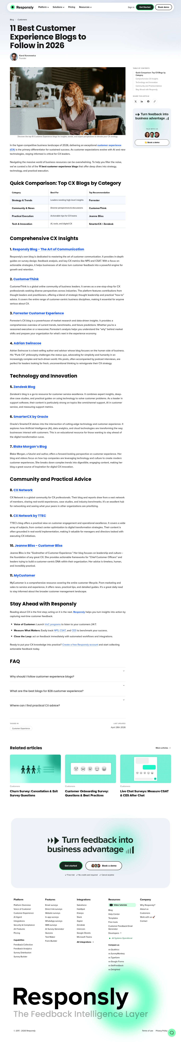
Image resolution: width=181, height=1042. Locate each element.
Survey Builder (20, 956)
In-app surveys (52, 916)
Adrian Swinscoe (27, 343)
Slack (79, 916)
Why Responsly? (147, 905)
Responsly (79, 612)
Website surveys (52, 913)
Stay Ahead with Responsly (147, 89)
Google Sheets (83, 932)
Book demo (163, 7)
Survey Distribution (22, 952)
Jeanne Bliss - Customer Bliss (38, 545)
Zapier (80, 920)
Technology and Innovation (147, 82)
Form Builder (51, 940)
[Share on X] (135, 101)
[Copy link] (154, 101)
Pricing (17, 932)
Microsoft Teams (84, 936)
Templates (113, 918)
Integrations (19, 920)
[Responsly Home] (21, 7)
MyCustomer (24, 575)
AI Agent (18, 916)
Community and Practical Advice (149, 86)
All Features (19, 928)
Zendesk (81, 924)
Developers (113, 933)
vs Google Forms (116, 961)
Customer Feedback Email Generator (120, 927)
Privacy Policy (161, 1030)
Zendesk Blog (24, 387)
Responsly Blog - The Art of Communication (48, 249)
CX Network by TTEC (29, 515)
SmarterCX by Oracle (31, 416)
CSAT (63, 630)
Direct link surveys (53, 909)
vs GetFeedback (115, 965)
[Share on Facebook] (148, 101)
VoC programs (53, 624)
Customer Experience (21, 728)
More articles (162, 747)
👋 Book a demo (152, 142)
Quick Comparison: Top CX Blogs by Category (150, 73)
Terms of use (147, 1030)
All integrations (84, 941)
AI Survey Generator (54, 928)
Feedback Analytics (23, 948)
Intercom (81, 928)
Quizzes (49, 932)
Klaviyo (80, 913)
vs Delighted (114, 969)
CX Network (23, 490)
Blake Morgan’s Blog (30, 446)
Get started (71, 865)
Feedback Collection (23, 944)
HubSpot (81, 909)
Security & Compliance (24, 924)
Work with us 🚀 (147, 916)
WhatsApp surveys (53, 920)
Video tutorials (120, 905)
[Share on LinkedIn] (142, 101)
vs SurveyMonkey (116, 953)
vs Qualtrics (113, 949)
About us (144, 909)
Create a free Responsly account (80, 644)
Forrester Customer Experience (38, 313)
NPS (56, 630)
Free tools (113, 922)
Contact (143, 920)
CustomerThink (26, 279)
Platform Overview (22, 905)
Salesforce (82, 905)
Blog (12, 19)
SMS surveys (51, 924)
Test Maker (50, 936)
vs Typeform (114, 957)
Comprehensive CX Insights (147, 79)
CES (74, 630)
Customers (22, 19)
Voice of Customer (22, 909)
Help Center (114, 914)
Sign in (131, 7)
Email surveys (51, 905)
